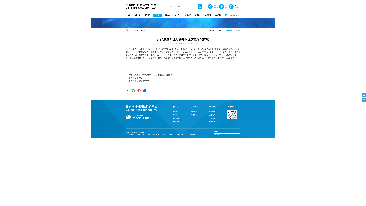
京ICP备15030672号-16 (159, 134)
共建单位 (194, 115)
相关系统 (218, 15)
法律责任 (142, 132)
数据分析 (237, 30)
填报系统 (208, 15)
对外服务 (158, 15)
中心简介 (176, 111)
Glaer (193, 134)
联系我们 (198, 15)
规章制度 (176, 122)
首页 (128, 15)
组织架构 (176, 118)
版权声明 (136, 132)
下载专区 (188, 15)
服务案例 (229, 30)
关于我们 (131, 132)
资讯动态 (168, 15)
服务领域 (211, 30)
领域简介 (176, 115)
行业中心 (137, 15)
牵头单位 (194, 111)
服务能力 (220, 30)
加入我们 (178, 15)
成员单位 (147, 15)
